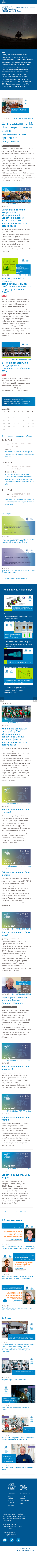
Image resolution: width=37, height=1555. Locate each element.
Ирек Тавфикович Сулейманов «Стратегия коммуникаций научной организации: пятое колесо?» (18, 1278)
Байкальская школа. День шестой (16, 873)
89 (21, 1212)
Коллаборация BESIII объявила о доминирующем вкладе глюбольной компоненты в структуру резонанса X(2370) (16, 285)
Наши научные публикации (18, 589)
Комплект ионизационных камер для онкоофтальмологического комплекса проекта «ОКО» (18, 644)
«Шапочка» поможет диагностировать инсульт (16, 1409)
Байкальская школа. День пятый (16, 934)
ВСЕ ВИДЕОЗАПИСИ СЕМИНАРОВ (14, 579)
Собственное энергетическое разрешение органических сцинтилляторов (14, 690)
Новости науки (24, 275)
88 (16, 1212)
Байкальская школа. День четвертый (16, 1068)
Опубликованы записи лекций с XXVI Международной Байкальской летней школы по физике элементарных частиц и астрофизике (14, 217)
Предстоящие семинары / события (17, 436)
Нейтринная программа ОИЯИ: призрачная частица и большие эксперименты (18, 1438)
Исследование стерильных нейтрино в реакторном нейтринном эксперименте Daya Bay (19, 454)
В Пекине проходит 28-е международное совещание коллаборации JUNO (16, 366)
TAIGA (4, 52)
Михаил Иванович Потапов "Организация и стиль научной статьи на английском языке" (18, 1247)
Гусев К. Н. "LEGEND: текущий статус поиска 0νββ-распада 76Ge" (18, 571)
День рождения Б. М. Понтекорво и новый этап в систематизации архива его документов (17, 132)
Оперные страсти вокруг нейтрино (14, 1380)
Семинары (6, 514)
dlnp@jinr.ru (11, 1533)
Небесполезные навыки (12, 1220)
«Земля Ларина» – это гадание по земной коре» (17, 1468)
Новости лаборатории (23, 119)
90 (25, 1212)
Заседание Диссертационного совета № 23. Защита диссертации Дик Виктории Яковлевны (20, 501)
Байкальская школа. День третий (16, 1118)
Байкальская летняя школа (19, 204)
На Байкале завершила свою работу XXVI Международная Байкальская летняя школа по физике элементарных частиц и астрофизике (14, 736)
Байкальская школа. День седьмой (16, 811)
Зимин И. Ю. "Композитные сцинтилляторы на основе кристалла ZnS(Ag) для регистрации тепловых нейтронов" (18, 541)
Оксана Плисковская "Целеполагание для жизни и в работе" (17, 1309)
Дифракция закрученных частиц (16, 667)
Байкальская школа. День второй (16, 1176)
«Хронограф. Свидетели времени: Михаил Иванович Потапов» (15, 1000)
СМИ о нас (6, 1318)
